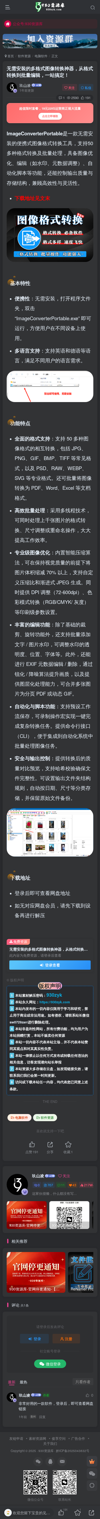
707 (50, 1185)
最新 (11, 1381)
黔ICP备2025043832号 (72, 1451)
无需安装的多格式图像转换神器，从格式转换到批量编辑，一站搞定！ (50, 71)
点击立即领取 (50, 116)
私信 (88, 87)
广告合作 (78, 1438)
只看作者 (82, 1381)
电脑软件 (41, 56)
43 (74, 1185)
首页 (10, 56)
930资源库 (46, 1451)
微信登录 (53, 1363)
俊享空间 (59, 1438)
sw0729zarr (19, 1022)
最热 (23, 1381)
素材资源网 (37, 1438)
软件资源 (24, 56)
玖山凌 (25, 85)
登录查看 (52, 965)
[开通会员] (92, 1461)
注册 (68, 1338)
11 (63, 1185)
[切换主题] (92, 1485)
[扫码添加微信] (92, 1473)
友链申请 (16, 1438)
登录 (37, 1338)
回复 (42, 1416)
